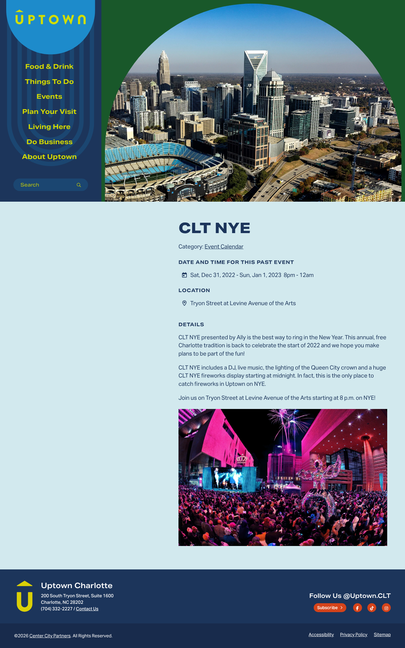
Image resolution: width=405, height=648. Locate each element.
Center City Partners (50, 636)
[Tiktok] (371, 607)
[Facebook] (357, 607)
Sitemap (382, 634)
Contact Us (87, 609)
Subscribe (327, 607)
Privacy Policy (353, 634)
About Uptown (49, 156)
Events (49, 96)
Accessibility (321, 634)
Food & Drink (49, 66)
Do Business (49, 142)
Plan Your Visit (49, 111)
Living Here (49, 126)
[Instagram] (386, 607)
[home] (50, 19)
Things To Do (49, 81)
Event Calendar (224, 246)
